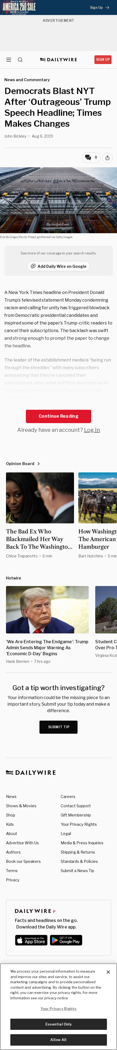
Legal (66, 833)
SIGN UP (103, 59)
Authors (13, 852)
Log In (92, 430)
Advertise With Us (22, 842)
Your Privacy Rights (79, 824)
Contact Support (76, 805)
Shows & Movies (21, 805)
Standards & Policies (79, 861)
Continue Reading (58, 416)
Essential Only (58, 1024)
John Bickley (15, 136)
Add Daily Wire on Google (62, 266)
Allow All (58, 1039)
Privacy (12, 880)
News (11, 796)
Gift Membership (76, 815)
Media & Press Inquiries (82, 842)
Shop (10, 815)
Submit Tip (59, 727)
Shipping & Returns (78, 852)
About (11, 833)
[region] (58, 1006)
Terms (12, 870)
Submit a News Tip (77, 870)
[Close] (108, 972)
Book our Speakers (23, 861)
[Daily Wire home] (58, 60)
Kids (10, 824)
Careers (68, 796)
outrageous (18, 390)
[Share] (107, 158)
